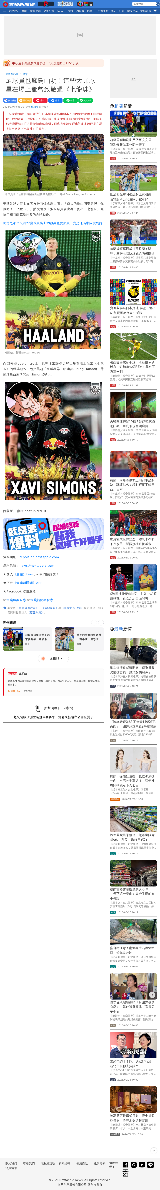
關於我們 (11, 1163)
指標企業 (132, 11)
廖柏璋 (34, 106)
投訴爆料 (100, 1163)
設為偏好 (9, 100)
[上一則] (94, 622)
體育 (25, 11)
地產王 (91, 11)
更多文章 (28, 691)
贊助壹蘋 (24, 100)
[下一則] (101, 622)
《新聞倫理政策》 (27, 608)
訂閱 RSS (15, 691)
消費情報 (11, 1168)
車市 (114, 11)
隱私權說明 (47, 1163)
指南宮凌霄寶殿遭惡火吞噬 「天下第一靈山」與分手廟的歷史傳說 (132, 894)
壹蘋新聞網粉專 (41, 600)
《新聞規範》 (49, 608)
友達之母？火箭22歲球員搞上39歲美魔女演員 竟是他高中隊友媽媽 (52, 223)
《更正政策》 (35, 612)
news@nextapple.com (37, 565)
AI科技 (80, 11)
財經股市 (14, 11)
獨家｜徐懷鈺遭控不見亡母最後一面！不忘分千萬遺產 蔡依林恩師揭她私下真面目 (132, 780)
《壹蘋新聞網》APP (27, 583)
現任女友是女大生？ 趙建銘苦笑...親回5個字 (42, 63)
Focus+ (61, 11)
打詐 (122, 11)
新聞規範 (64, 1163)
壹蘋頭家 (145, 11)
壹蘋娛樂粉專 (16, 600)
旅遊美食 (103, 11)
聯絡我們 (29, 1163)
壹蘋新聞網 (12, 74)
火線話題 (48, 11)
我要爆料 (39, 100)
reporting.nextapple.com (39, 557)
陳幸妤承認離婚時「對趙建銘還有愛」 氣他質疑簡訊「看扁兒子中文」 (132, 1007)
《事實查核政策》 (72, 608)
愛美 (71, 11)
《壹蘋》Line (23, 574)
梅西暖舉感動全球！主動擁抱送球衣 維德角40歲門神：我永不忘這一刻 (132, 367)
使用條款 (82, 1163)
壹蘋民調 (35, 11)
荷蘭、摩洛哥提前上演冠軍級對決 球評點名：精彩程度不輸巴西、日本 (132, 484)
